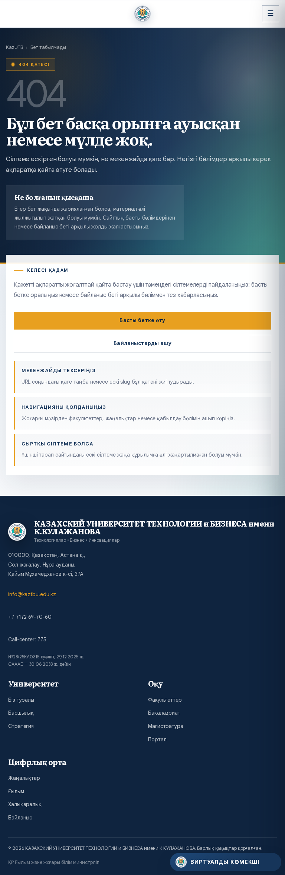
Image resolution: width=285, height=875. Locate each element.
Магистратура (165, 726)
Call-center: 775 (27, 639)
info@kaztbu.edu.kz (32, 594)
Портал (157, 739)
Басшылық (21, 712)
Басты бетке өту (142, 320)
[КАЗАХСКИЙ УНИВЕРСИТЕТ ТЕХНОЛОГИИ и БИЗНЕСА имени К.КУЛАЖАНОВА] (142, 13)
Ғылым (16, 791)
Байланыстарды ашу (142, 343)
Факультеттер (165, 700)
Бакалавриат (164, 712)
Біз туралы (21, 700)
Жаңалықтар (24, 778)
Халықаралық (25, 804)
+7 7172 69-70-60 (29, 617)
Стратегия (21, 726)
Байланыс (20, 817)
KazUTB (14, 47)
